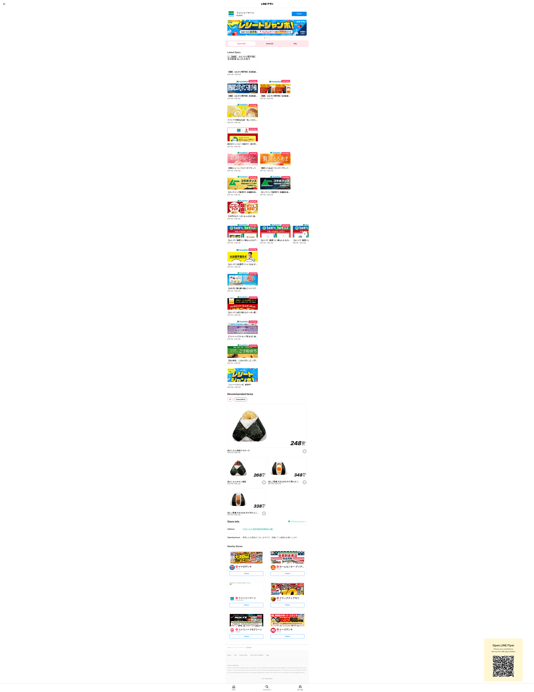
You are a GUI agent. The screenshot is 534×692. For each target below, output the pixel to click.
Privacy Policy (243, 655)
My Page (300, 689)
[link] (231, 14)
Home (234, 689)
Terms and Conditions (256, 655)
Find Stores (267, 689)
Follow (299, 14)
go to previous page (4, 4)
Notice (229, 655)
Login (267, 655)
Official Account (298, 521)
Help (235, 655)
